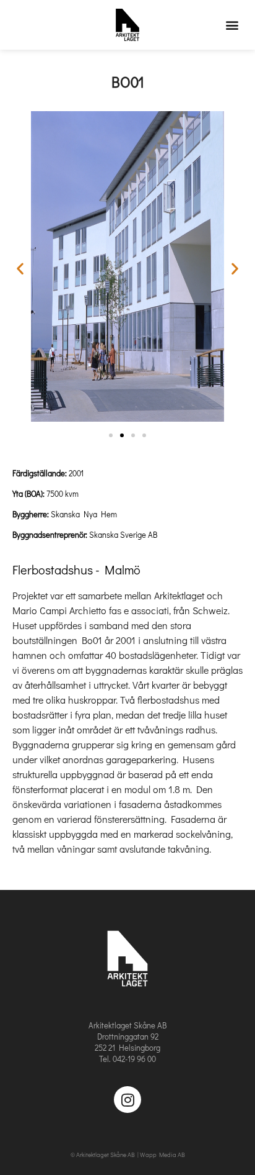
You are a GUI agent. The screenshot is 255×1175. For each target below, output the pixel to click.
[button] (232, 25)
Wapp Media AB (162, 1155)
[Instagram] (127, 1099)
